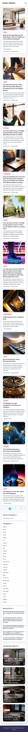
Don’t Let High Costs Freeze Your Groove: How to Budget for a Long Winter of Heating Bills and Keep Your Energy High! (14, 633)
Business (5, 526)
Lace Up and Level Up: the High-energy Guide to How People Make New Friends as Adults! (14, 133)
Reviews (5, 583)
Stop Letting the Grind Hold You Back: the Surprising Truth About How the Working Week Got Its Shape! (14, 627)
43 (20, 508)
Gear (4, 548)
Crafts (4, 532)
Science (5, 586)
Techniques (5, 588)
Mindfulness (5, 572)
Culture (4, 535)
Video (5, 488)
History (6, 400)
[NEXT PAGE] (24, 508)
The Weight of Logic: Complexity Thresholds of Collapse (12, 405)
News (5, 81)
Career (4, 529)
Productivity (6, 577)
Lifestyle (6, 128)
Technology (7, 174)
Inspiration (5, 564)
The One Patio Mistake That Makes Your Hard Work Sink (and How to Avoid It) (13, 638)
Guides (4, 553)
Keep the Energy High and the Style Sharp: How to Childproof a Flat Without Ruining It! (14, 37)
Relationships (6, 580)
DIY (4, 540)
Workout (5, 602)
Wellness (6, 446)
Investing (5, 567)
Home (5, 32)
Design (4, 537)
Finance (5, 545)
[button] (7, 49)
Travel (5, 220)
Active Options (8, 3)
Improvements (7, 314)
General (5, 551)
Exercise (5, 543)
